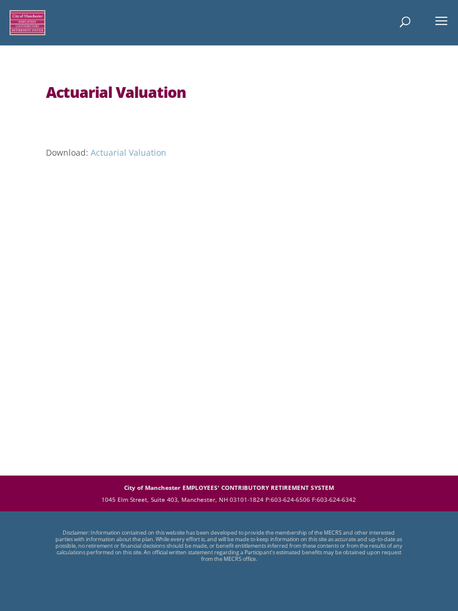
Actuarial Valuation (128, 152)
